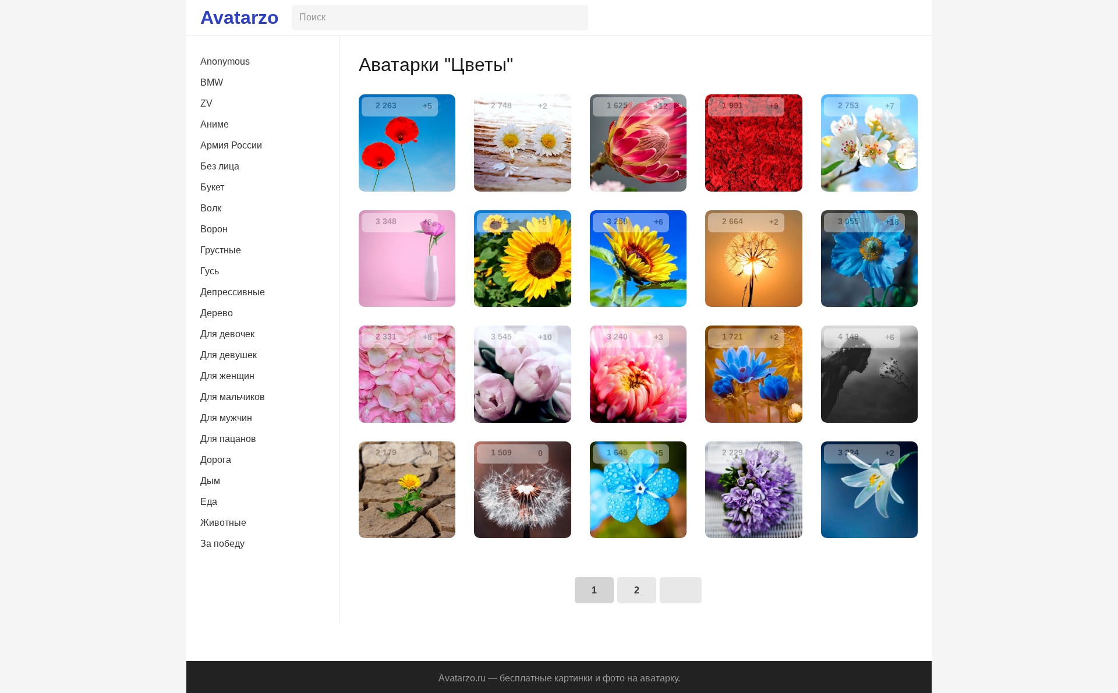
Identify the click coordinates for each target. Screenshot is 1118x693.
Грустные (220, 250)
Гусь (209, 271)
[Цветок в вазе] (407, 258)
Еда (208, 502)
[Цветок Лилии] (869, 489)
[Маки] (407, 142)
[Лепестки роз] (407, 374)
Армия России (231, 145)
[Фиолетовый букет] (753, 489)
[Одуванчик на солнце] (753, 258)
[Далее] (680, 590)
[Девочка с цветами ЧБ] (869, 374)
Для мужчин (226, 418)
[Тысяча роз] (753, 142)
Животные (223, 523)
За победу (222, 544)
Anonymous (225, 61)
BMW (211, 82)
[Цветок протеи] (638, 142)
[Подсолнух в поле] (522, 258)
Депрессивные (232, 292)
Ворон (214, 229)
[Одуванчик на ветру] (522, 489)
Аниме (214, 124)
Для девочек (227, 334)
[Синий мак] (869, 258)
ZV (206, 103)
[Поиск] (577, 17)
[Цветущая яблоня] (869, 142)
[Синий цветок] (753, 374)
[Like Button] (411, 106)
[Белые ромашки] (522, 142)
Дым (210, 481)
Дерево (216, 313)
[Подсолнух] (638, 258)
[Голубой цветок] (638, 489)
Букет (212, 187)
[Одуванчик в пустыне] (407, 489)
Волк (210, 208)
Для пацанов (228, 439)
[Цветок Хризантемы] (638, 374)
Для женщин (227, 376)
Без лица (219, 166)
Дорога (215, 460)
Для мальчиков (232, 397)
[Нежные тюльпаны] (522, 374)
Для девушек (228, 355)
